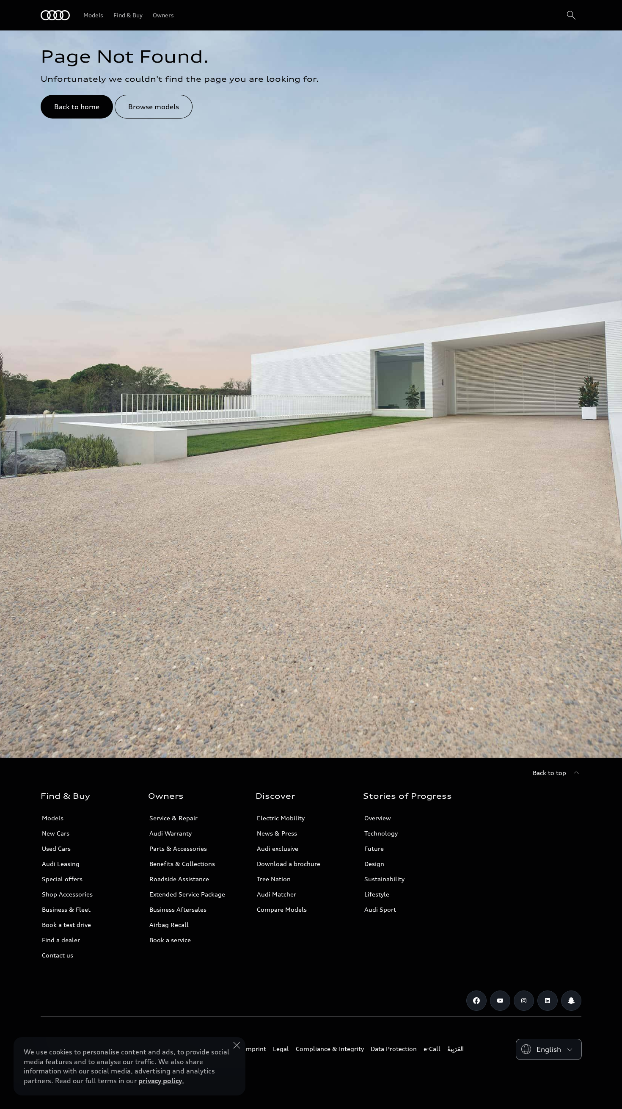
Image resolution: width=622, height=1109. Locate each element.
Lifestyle (376, 894)
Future (374, 848)
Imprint (255, 1048)
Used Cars (56, 848)
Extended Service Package (187, 894)
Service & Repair (173, 818)
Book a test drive (66, 924)
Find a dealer (61, 939)
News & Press (277, 833)
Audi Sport (380, 909)
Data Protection (394, 1048)
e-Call (432, 1048)
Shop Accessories (67, 894)
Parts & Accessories (178, 848)
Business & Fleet (66, 909)
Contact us (57, 955)
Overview (377, 818)
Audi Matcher (276, 894)
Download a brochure (288, 863)
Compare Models (282, 909)
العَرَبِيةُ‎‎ (455, 1048)
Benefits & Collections (182, 863)
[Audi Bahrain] (55, 15)
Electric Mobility (281, 818)
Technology (381, 833)
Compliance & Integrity (330, 1048)
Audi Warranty (170, 833)
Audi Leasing (61, 863)
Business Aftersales (177, 909)
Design (374, 863)
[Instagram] (524, 1000)
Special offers (62, 879)
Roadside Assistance (179, 879)
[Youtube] (500, 1000)
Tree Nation (274, 879)
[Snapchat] (571, 1000)
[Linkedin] (547, 1000)
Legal (281, 1048)
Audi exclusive (277, 848)
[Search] (571, 15)
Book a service (170, 939)
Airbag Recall (169, 924)
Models (52, 818)
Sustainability (384, 879)
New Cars (55, 833)
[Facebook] (476, 1000)
